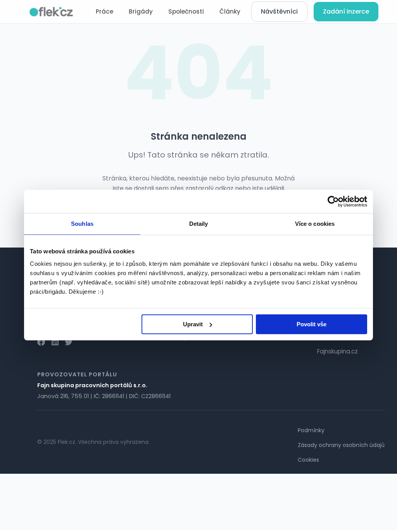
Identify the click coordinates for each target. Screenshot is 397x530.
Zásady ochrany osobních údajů (341, 445)
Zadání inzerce (346, 11)
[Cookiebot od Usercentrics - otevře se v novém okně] (333, 201)
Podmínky (311, 430)
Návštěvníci (279, 11)
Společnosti (186, 11)
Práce (104, 11)
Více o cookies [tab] (315, 223)
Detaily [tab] (198, 223)
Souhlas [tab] (82, 223)
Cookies (308, 460)
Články (229, 11)
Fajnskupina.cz (337, 351)
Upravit (193, 324)
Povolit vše (311, 324)
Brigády (141, 11)
